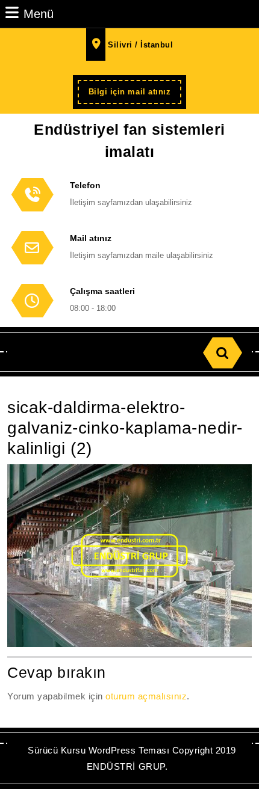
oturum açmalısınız (146, 696)
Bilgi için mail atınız (135, 95)
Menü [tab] (38, 13)
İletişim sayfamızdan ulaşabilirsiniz (131, 202)
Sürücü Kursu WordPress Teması (98, 750)
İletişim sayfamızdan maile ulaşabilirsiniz (141, 255)
